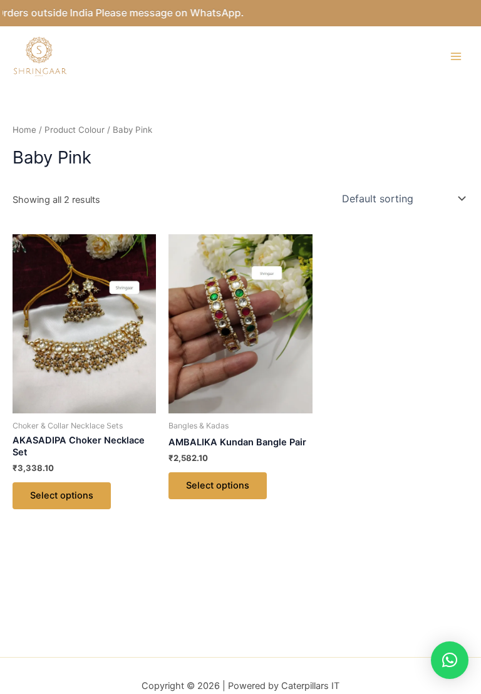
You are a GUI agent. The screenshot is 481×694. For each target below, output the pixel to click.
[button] (449, 660)
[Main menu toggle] (455, 56)
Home (24, 130)
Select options (61, 495)
